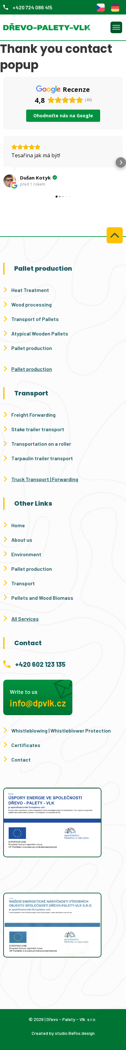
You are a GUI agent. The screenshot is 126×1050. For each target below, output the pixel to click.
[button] (5, 162)
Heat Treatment (30, 290)
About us (21, 540)
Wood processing (31, 304)
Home (18, 525)
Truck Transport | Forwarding (44, 479)
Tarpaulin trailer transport (42, 458)
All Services (25, 619)
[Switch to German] (115, 8)
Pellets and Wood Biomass (42, 598)
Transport (23, 583)
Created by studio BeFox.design (63, 1033)
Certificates (25, 745)
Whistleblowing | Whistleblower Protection (61, 730)
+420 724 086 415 (32, 7)
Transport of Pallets (35, 319)
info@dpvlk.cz (38, 702)
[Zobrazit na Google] (9, 180)
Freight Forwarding (33, 415)
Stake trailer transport (37, 429)
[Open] (116, 27)
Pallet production (31, 348)
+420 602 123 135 (40, 664)
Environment (26, 554)
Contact (21, 759)
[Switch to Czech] (100, 8)
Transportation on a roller (41, 444)
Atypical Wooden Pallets (39, 333)
